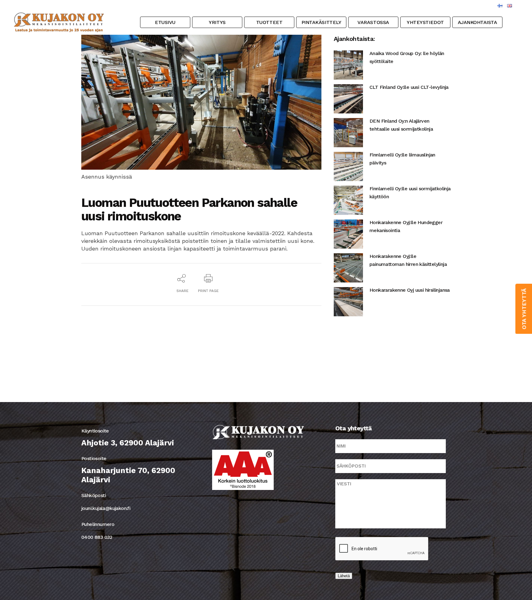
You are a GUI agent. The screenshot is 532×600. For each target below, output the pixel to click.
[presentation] (382, 549)
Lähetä (344, 576)
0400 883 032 (96, 537)
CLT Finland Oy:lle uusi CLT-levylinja (409, 87)
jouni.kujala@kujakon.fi (105, 508)
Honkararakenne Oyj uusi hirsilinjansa (409, 290)
